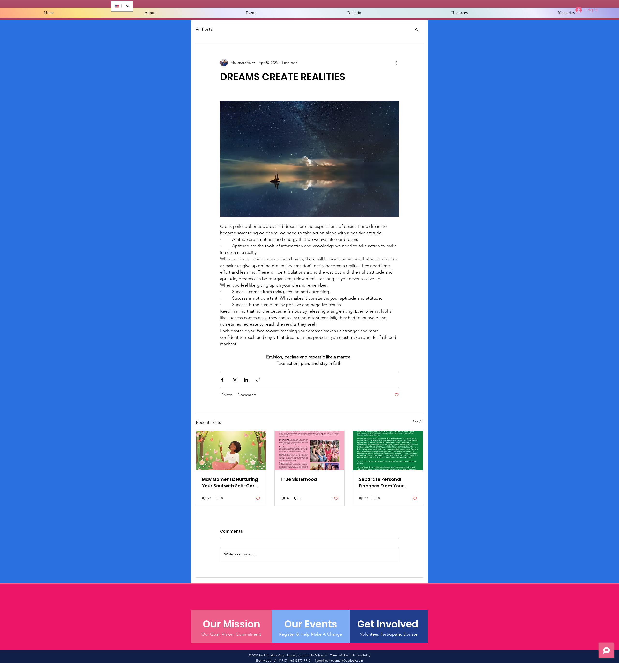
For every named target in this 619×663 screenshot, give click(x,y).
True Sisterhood (298, 479)
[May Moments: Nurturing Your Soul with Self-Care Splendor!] (231, 450)
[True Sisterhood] (310, 450)
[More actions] (396, 62)
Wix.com (321, 655)
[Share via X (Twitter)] (234, 379)
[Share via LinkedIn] (246, 379)
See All (418, 421)
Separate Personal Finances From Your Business (381, 482)
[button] (417, 29)
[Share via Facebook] (222, 379)
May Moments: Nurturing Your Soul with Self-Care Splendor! (230, 482)
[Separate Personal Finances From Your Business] (388, 450)
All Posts (204, 29)
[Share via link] (258, 379)
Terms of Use (339, 655)
